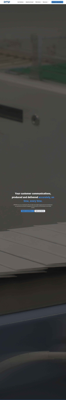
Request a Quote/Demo (57, 2)
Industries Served (29, 2)
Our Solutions (20, 2)
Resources (45, 2)
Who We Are (38, 2)
